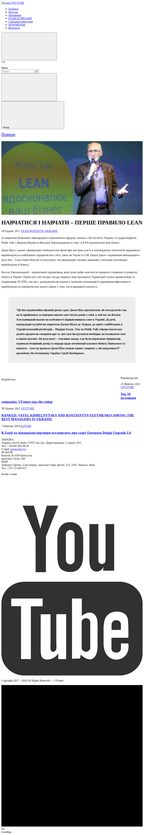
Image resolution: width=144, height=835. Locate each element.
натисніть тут (18, 449)
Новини (8, 134)
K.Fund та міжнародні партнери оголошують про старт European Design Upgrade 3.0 (66, 433)
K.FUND (26, 426)
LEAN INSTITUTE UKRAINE (39, 231)
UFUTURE (127, 387)
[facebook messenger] (41, 388)
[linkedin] (94, 388)
